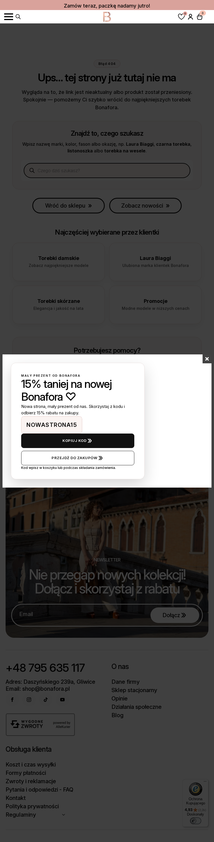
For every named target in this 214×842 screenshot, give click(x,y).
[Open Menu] (8, 16)
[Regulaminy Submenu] (65, 814)
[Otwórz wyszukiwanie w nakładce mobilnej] (18, 16)
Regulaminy (21, 814)
